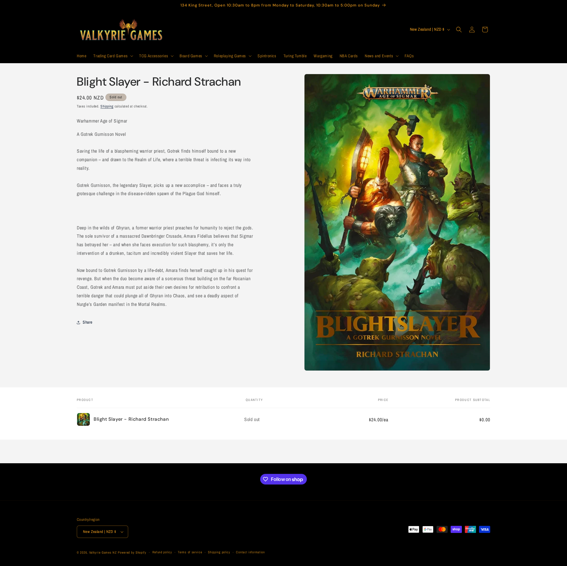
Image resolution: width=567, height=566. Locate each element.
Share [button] (87, 322)
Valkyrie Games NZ (103, 552)
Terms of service (190, 552)
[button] (113, 56)
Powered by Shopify (132, 552)
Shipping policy (219, 552)
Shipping (106, 106)
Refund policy (162, 552)
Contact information (250, 552)
